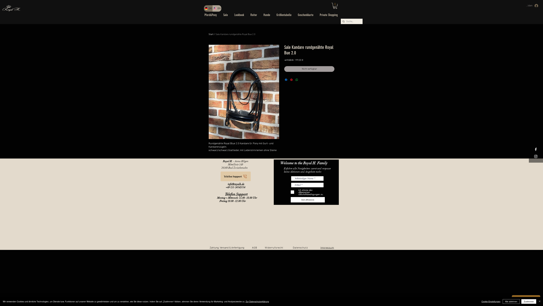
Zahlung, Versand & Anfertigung (227, 247)
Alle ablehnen (511, 301)
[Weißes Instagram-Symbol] (536, 156)
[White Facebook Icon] (536, 149)
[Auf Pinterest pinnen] (291, 79)
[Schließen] (539, 301)
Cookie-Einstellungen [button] (490, 301)
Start (211, 34)
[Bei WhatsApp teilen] (297, 79)
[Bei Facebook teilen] (286, 79)
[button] (335, 6)
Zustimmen (529, 301)
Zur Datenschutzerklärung (257, 301)
